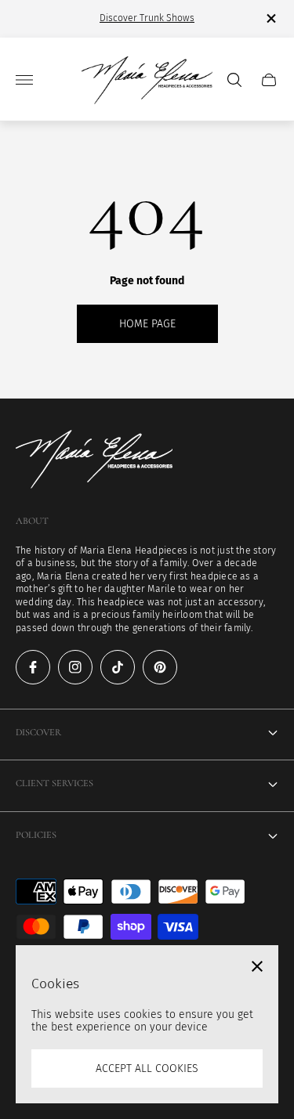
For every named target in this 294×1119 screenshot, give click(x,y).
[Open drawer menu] (24, 80)
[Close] (257, 966)
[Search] (234, 80)
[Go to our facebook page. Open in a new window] (33, 667)
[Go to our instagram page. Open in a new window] (75, 667)
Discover (38, 732)
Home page (147, 323)
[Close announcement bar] (270, 18)
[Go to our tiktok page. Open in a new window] (117, 667)
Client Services (54, 783)
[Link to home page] (94, 461)
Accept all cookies (147, 1068)
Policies (36, 835)
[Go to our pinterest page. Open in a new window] (160, 667)
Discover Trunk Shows (147, 18)
